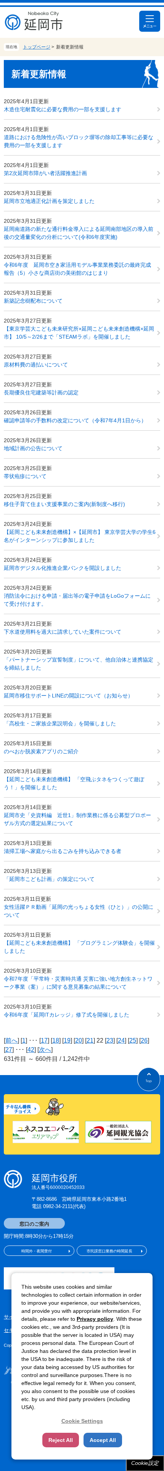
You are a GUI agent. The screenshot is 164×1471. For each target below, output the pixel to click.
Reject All (60, 1440)
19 (67, 1040)
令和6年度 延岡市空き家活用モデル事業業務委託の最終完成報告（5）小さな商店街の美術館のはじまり (77, 269)
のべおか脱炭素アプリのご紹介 (41, 751)
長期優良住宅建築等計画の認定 (41, 392)
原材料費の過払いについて (36, 365)
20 (78, 1040)
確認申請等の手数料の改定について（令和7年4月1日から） (75, 420)
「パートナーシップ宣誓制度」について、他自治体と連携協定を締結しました (78, 664)
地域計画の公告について (33, 448)
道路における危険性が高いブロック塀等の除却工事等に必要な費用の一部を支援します (78, 141)
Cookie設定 (145, 1463)
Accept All (103, 1440)
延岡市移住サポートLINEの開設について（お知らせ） (68, 696)
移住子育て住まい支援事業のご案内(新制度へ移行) (64, 504)
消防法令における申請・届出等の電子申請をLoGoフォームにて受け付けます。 (77, 600)
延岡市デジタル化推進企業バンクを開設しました (62, 568)
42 (30, 1049)
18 (55, 1040)
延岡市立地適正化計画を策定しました (49, 201)
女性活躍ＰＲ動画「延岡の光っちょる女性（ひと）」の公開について (78, 911)
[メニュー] (149, 21)
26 (144, 1040)
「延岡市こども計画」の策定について (49, 879)
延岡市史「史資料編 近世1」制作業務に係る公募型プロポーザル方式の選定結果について (77, 819)
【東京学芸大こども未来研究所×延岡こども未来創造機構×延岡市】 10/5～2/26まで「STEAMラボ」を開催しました (79, 333)
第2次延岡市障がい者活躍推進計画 (45, 173)
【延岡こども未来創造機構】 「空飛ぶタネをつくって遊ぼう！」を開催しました (74, 783)
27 (8, 1049)
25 (132, 1040)
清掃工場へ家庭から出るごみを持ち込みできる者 (62, 851)
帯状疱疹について (25, 476)
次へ (45, 1049)
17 (44, 1040)
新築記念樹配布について (33, 301)
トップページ (36, 47)
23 (109, 1040)
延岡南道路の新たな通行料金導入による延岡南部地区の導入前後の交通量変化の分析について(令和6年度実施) (78, 233)
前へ (11, 1040)
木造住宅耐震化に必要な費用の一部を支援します (62, 109)
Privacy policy (95, 1319)
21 (90, 1040)
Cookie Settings (82, 1421)
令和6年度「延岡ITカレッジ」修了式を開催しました (66, 1015)
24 (121, 1040)
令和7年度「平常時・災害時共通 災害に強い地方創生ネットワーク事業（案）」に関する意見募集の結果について (78, 983)
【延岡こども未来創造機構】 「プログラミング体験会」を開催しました (79, 947)
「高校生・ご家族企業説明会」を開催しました (60, 723)
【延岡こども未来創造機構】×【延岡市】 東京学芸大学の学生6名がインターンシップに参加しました (80, 536)
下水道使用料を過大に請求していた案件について (62, 632)
